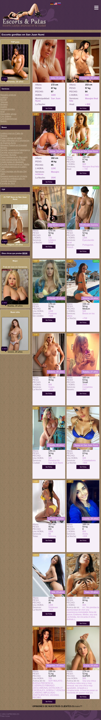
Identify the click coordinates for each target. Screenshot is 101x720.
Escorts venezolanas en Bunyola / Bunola (11, 153)
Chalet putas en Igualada (12, 162)
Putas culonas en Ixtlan (11, 138)
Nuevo (3, 121)
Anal (2, 111)
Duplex (3, 107)
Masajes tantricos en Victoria (13, 176)
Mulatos (4, 104)
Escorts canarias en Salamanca (15, 150)
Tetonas (4, 102)
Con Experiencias (8, 119)
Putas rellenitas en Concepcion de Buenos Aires (14, 141)
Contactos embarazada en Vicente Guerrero (12, 179)
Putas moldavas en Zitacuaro (13, 157)
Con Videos (5, 116)
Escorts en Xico (7, 183)
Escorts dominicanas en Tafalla (14, 164)
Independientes (7, 109)
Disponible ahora (8, 114)
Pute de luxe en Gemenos (15, 267)
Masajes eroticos (8, 95)
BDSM (3, 100)
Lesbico (4, 97)
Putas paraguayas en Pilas (12, 159)
